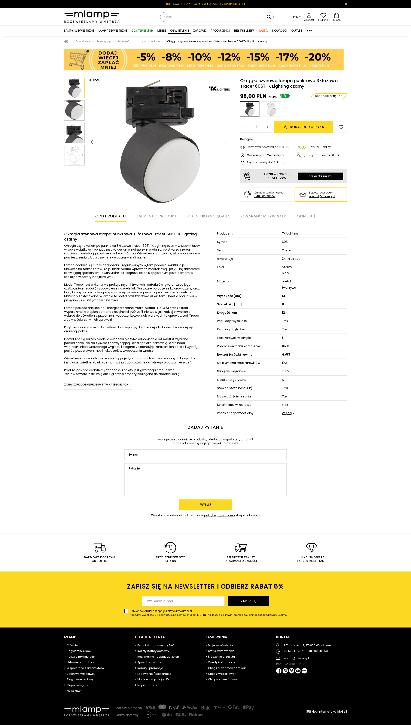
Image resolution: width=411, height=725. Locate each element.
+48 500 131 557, (293, 651)
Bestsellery (244, 30)
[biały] (271, 109)
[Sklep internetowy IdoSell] (327, 711)
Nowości (279, 30)
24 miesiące (291, 259)
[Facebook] (278, 671)
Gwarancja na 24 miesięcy (265, 155)
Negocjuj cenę (325, 96)
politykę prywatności (219, 515)
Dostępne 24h (142, 30)
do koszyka (307, 127)
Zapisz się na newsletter (205, 586)
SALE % (263, 30)
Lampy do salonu (148, 41)
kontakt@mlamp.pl (322, 196)
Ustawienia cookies (80, 662)
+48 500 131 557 (264, 196)
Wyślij (205, 504)
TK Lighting (290, 233)
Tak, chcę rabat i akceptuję (209, 613)
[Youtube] (298, 671)
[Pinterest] (291, 671)
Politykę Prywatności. (178, 611)
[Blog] (304, 671)
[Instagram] (285, 671)
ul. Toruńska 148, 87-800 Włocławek (307, 645)
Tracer (287, 250)
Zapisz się (248, 601)
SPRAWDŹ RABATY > (321, 176)
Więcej (287, 413)
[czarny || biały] (249, 109)
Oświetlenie (83, 41)
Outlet (296, 30)
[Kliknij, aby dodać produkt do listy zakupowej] (341, 127)
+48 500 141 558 (317, 651)
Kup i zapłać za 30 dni (324, 155)
